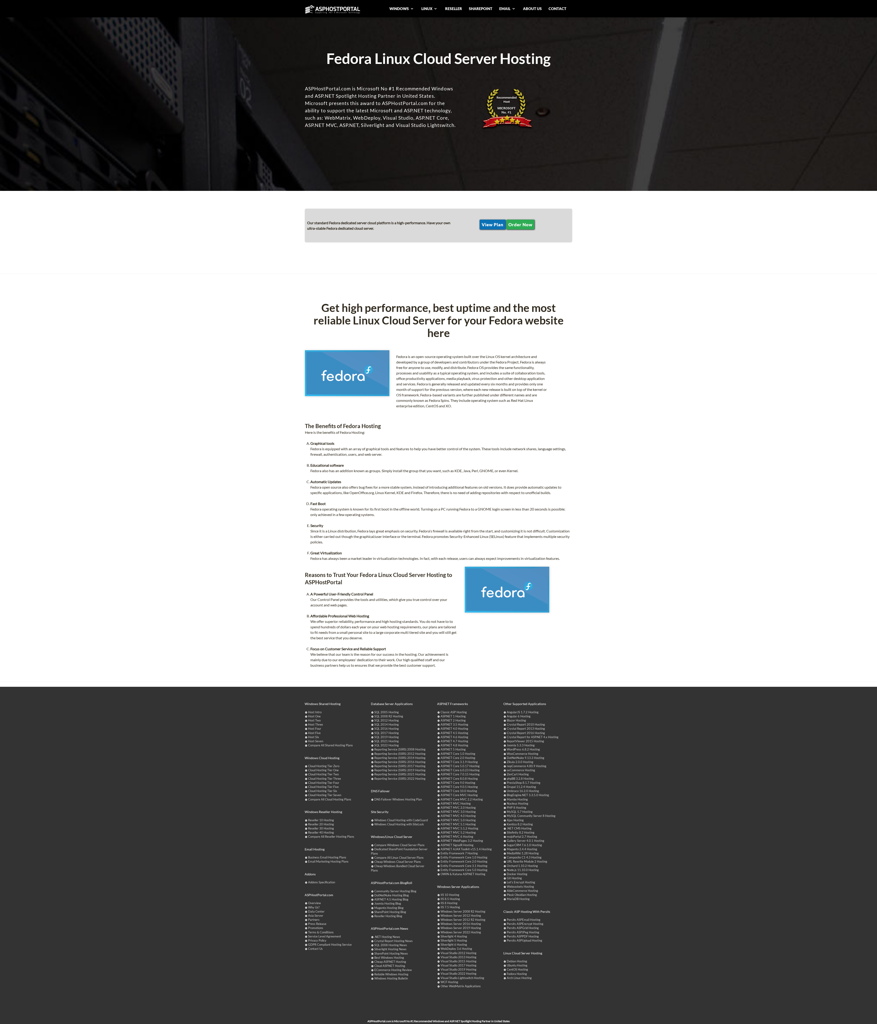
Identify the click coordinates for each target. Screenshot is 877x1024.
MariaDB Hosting (518, 899)
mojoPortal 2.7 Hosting (522, 836)
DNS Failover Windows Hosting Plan (398, 799)
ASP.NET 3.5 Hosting (454, 724)
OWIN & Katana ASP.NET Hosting (463, 874)
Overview (314, 903)
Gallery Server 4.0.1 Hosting (525, 840)
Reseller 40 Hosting (321, 832)
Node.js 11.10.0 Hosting (523, 870)
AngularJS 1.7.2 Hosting (523, 712)
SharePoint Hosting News (391, 953)
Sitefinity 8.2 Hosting (520, 832)
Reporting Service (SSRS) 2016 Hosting (399, 762)
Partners (314, 919)
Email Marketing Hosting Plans (328, 861)
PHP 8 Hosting (516, 807)
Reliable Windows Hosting (391, 974)
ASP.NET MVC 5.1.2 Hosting (459, 828)
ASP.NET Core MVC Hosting (459, 795)
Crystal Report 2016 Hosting (526, 733)
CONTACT (557, 8)
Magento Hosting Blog (389, 908)
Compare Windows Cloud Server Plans (399, 845)
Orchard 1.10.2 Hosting (522, 866)
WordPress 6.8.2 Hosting (523, 749)
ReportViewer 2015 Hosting (525, 741)
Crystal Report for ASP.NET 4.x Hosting (532, 737)
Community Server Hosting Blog (395, 891)
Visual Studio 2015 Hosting (458, 961)
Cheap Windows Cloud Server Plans (397, 861)
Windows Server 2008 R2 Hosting (463, 911)
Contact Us (315, 948)
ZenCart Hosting (518, 774)
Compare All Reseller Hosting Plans (331, 836)
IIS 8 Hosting (449, 903)
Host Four (314, 728)
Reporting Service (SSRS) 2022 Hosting (399, 778)
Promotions (315, 928)
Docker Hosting (517, 874)
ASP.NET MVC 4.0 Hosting (458, 816)
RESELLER (453, 8)
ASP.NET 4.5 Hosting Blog (391, 899)
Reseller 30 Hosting (321, 828)
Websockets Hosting (520, 886)
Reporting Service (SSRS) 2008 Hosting (399, 749)
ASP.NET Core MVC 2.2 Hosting (462, 799)
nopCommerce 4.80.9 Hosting (526, 766)
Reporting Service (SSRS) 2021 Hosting (399, 774)
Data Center (316, 911)
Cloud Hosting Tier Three (324, 778)
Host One (314, 716)
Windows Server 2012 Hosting (461, 915)
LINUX (427, 8)
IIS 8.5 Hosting (450, 899)
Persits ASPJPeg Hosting (523, 932)
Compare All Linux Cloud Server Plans (399, 857)
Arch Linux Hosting (519, 978)
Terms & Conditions (321, 932)
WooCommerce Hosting (522, 753)
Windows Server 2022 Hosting (461, 932)
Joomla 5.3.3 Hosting (521, 745)
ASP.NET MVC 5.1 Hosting (458, 824)
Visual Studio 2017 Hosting (458, 965)
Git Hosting (514, 878)
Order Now (520, 224)
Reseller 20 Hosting (321, 824)
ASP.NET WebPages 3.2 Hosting (462, 840)
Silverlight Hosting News (390, 949)
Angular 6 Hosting (519, 716)
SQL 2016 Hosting (386, 728)
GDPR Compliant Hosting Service (330, 944)
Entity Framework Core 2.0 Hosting (464, 861)
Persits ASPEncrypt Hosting (525, 924)
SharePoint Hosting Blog (390, 912)
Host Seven (315, 741)
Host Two (314, 720)
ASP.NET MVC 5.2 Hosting (458, 832)
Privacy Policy (317, 940)
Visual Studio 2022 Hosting (458, 973)
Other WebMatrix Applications (461, 986)
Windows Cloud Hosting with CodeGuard (401, 820)
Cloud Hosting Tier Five (323, 787)
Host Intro (315, 712)
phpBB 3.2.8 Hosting (520, 778)
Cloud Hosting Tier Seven (324, 795)
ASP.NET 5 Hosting (453, 749)
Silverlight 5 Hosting (454, 940)
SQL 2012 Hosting (386, 720)
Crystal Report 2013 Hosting (526, 728)
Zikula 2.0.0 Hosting (520, 762)
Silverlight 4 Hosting (454, 936)
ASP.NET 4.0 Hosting (454, 728)
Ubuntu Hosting (517, 965)
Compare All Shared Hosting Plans (330, 745)
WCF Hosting (449, 982)
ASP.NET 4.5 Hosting (454, 733)
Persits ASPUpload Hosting (524, 940)
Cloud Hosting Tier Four (323, 782)
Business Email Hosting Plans (327, 857)
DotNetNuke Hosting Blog (391, 895)
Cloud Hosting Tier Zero (323, 766)
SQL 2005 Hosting (386, 712)
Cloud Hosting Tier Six (322, 791)
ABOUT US (532, 8)
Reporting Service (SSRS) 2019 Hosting (399, 770)
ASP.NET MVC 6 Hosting (457, 836)
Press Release (317, 924)
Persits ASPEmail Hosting (523, 919)
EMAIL (505, 8)
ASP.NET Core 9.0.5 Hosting (459, 787)
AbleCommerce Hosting (522, 890)
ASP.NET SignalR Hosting (457, 845)
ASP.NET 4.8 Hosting (454, 745)
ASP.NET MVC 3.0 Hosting (458, 811)
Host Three (315, 724)
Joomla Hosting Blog (387, 903)
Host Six (313, 737)
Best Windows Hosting (389, 957)
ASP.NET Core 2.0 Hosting (458, 758)
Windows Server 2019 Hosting (461, 928)
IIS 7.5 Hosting (450, 907)
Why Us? (314, 907)
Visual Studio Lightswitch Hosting (462, 978)
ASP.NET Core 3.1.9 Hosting (459, 762)
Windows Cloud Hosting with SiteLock (399, 824)
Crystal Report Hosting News (393, 941)
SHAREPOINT (480, 8)
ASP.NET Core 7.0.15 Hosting (460, 774)
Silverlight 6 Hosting (454, 944)
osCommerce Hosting (521, 770)
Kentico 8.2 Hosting (520, 824)
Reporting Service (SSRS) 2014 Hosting (399, 758)
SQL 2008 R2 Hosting (388, 716)
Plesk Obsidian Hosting (522, 895)
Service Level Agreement (324, 936)
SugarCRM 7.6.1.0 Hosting (524, 845)
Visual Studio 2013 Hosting (458, 957)
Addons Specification (321, 882)
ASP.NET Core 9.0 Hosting (458, 782)
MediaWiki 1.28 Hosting (523, 853)
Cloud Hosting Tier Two (323, 774)
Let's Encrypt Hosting (521, 882)
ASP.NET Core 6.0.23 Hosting (460, 770)
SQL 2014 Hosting (386, 724)
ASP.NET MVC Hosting (456, 803)
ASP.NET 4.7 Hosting (454, 741)
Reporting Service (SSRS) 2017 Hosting (399, 766)
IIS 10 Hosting (450, 895)
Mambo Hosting (517, 799)
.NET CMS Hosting (519, 828)
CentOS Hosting (517, 969)
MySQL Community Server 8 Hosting (531, 816)
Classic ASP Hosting (454, 712)
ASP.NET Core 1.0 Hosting (458, 753)
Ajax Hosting (515, 820)
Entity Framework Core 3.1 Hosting (464, 866)
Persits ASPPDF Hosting (523, 936)
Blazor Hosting (516, 720)
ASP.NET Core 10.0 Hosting (459, 791)
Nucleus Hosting (517, 803)
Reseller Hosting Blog (388, 916)
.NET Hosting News (387, 937)
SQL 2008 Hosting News (390, 945)
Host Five (314, 733)
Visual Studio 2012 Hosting (458, 953)
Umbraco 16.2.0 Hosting (523, 791)
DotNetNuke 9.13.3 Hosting (525, 758)
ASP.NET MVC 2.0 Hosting (458, 807)
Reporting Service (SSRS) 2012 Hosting (399, 753)
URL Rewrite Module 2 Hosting (527, 861)
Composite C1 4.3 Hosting (524, 857)
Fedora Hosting (517, 974)
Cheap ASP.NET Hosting (390, 961)
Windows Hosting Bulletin (391, 978)
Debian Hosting (517, 961)
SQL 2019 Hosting (386, 737)
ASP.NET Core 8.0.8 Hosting (459, 778)
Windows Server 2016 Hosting (461, 924)
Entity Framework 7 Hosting (459, 853)
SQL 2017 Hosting (386, 733)
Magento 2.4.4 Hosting (522, 849)
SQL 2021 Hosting (386, 741)
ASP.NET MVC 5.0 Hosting (458, 820)
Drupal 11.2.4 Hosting (521, 787)
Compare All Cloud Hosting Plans (329, 799)
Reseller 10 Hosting (321, 820)
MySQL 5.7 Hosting (520, 811)
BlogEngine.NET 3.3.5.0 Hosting (528, 795)
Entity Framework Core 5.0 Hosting (464, 870)
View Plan (492, 224)
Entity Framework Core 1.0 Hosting (464, 857)
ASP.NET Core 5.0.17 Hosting (460, 766)
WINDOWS (399, 8)
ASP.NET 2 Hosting (453, 720)
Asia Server (315, 915)
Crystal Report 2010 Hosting (526, 724)
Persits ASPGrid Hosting (523, 928)
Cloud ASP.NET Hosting (389, 966)
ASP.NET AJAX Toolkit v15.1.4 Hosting (466, 849)
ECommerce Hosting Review (393, 970)
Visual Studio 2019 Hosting (458, 969)
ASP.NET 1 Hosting (453, 716)
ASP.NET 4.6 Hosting (454, 737)
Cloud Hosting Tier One (323, 770)
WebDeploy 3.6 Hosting (456, 948)
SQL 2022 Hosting (386, 745)
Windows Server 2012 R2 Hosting (463, 919)
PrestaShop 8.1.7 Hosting (523, 782)
